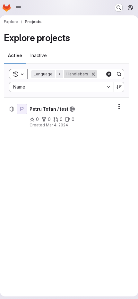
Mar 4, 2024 (57, 125)
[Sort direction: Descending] (119, 87)
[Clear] (109, 74)
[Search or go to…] (119, 8)
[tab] (15, 55)
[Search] (119, 74)
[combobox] (61, 87)
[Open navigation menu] (18, 8)
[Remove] (93, 74)
